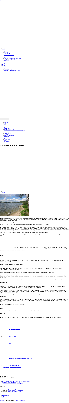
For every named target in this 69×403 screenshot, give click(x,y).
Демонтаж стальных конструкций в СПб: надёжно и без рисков (12, 383)
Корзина (5, 66)
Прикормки (6, 52)
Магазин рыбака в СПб (8, 69)
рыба (17, 367)
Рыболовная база (7, 128)
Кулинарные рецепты (7, 53)
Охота (5, 51)
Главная (3, 48)
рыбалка (19, 367)
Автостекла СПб (6, 60)
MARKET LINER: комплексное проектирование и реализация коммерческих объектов (16, 381)
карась (8, 367)
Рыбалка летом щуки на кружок (14, 365)
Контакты (3, 64)
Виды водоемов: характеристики (14, 329)
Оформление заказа (7, 139)
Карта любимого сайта (7, 61)
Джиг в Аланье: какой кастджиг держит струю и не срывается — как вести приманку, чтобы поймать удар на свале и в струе (22, 384)
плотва (15, 367)
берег (3, 367)
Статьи (5, 123)
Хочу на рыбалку (7, 68)
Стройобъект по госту (7, 134)
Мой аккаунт (6, 140)
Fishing (3, 192)
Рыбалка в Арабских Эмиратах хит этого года (15, 390)
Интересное (6, 122)
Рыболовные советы (12, 336)
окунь (13, 367)
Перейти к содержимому (4, 0)
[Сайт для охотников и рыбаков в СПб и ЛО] (34, 46)
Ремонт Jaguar (6, 63)
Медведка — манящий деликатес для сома (15, 389)
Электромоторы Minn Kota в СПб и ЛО (10, 56)
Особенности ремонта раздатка (9, 62)
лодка (10, 367)
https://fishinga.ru (2, 400)
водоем (5, 367)
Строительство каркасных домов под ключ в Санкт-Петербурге (14, 57)
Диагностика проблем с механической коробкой (12, 70)
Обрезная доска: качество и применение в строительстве (11, 382)
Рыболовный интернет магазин (9, 55)
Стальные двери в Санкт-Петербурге (10, 59)
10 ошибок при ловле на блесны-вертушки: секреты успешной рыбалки (20, 358)
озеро (11, 367)
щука (21, 367)
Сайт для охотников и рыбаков (20, 400)
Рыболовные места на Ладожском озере (15, 343)
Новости (3, 396)
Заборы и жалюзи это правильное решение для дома (12, 58)
